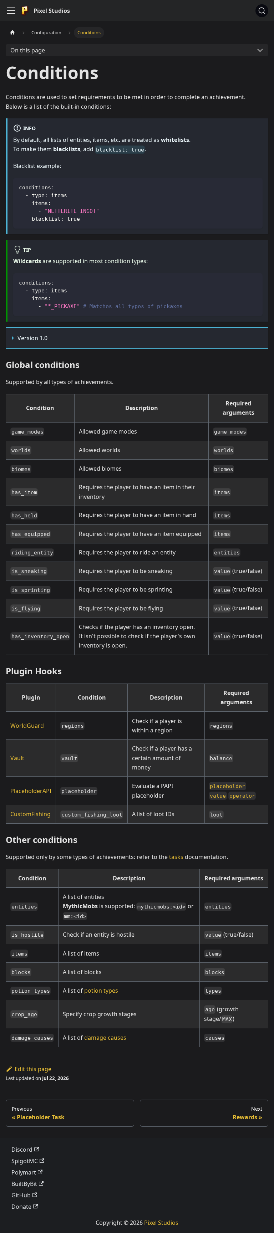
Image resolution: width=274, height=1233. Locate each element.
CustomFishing (30, 814)
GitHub (21, 1195)
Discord (21, 1149)
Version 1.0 (32, 338)
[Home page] (12, 32)
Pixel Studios (161, 1223)
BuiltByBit (24, 1184)
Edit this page (33, 1069)
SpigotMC (24, 1161)
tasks (176, 857)
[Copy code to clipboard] (254, 187)
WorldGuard (27, 726)
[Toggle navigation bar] (11, 10)
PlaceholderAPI (30, 791)
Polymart (23, 1172)
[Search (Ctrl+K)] (261, 10)
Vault (17, 758)
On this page (27, 50)
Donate (21, 1207)
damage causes (105, 1038)
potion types (101, 990)
